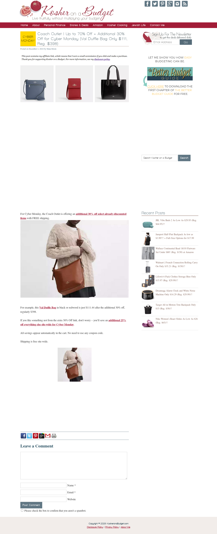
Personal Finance (54, 25)
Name (70, 485)
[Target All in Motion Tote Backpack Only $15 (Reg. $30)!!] (149, 309)
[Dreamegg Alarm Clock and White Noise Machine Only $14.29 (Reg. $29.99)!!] (149, 295)
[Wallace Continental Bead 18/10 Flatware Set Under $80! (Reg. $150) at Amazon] (149, 253)
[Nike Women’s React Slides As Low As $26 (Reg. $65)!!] (149, 323)
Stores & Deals (79, 25)
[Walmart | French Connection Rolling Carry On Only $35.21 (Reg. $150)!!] (149, 267)
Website (71, 499)
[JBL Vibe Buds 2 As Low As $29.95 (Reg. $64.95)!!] (149, 224)
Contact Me (157, 25)
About (36, 25)
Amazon (98, 25)
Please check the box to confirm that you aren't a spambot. (55, 510)
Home (24, 25)
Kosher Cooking (117, 25)
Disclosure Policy (95, 527)
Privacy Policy (112, 527)
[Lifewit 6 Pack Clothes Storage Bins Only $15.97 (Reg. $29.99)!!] (149, 281)
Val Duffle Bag (47, 307)
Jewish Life (139, 25)
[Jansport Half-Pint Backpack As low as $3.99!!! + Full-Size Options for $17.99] (149, 239)
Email (70, 492)
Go (186, 42)
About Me (125, 527)
